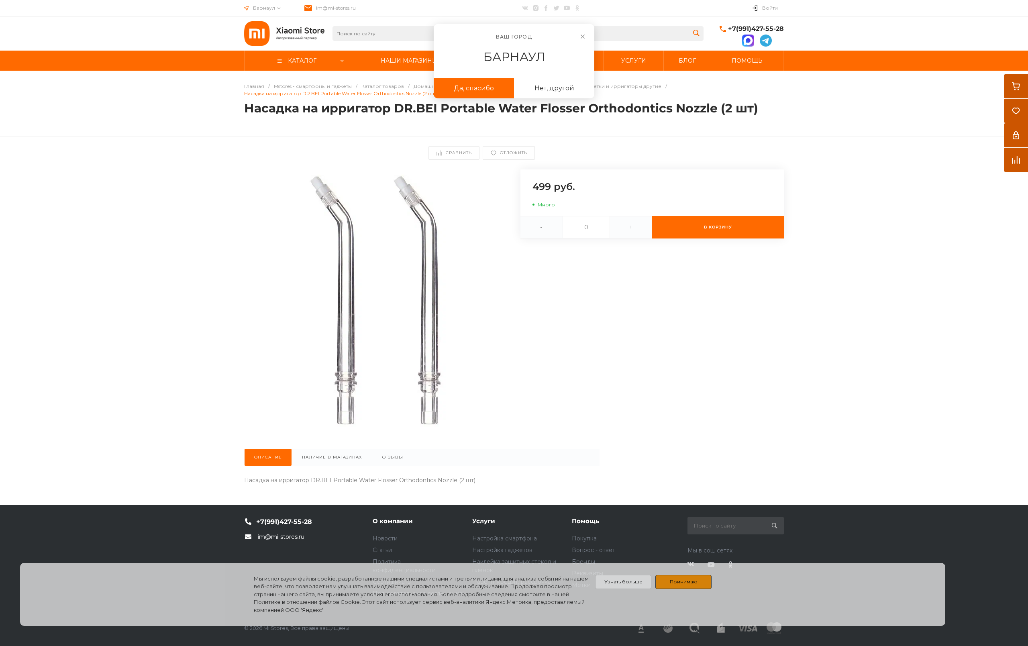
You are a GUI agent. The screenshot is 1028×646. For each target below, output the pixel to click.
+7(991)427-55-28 (756, 29)
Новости (385, 538)
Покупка (584, 538)
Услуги (483, 521)
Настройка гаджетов (502, 550)
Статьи (382, 550)
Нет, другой (554, 88)
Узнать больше (623, 582)
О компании (393, 521)
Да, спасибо (474, 88)
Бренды (583, 561)
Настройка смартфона (504, 538)
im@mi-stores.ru (336, 8)
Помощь (585, 521)
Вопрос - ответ (593, 550)
